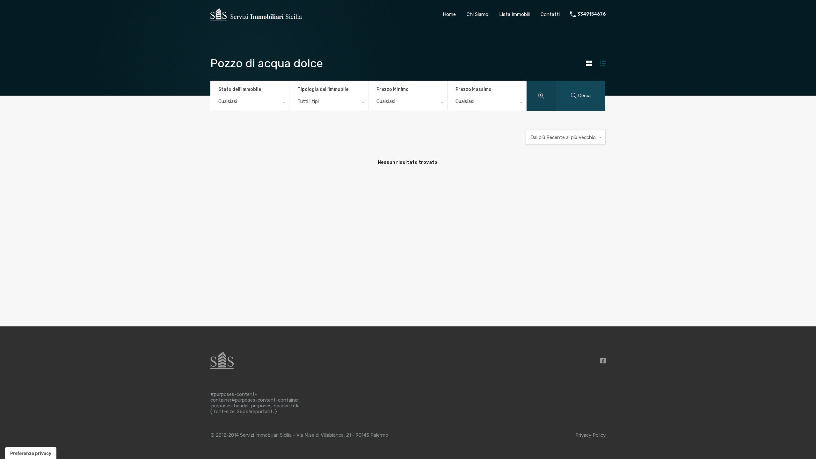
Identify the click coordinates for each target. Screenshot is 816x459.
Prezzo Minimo (392, 89)
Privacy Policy (590, 435)
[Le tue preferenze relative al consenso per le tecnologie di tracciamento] (30, 453)
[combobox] (249, 103)
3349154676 (591, 14)
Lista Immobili (514, 14)
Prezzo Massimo (473, 89)
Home (449, 14)
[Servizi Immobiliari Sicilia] (256, 19)
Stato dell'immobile (239, 89)
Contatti (550, 14)
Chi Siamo (477, 14)
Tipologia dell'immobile (322, 89)
